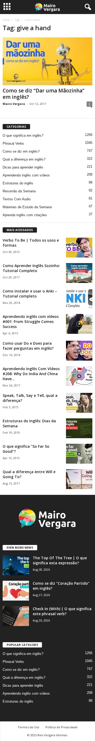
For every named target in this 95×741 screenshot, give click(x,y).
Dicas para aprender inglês (23, 167)
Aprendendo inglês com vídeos (26, 175)
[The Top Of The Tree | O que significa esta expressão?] (16, 565)
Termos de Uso (28, 727)
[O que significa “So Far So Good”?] (79, 454)
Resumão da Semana (19, 191)
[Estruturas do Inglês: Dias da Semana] (79, 428)
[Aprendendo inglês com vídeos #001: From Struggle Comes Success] (79, 324)
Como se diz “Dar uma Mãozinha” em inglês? (43, 93)
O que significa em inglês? (23, 135)
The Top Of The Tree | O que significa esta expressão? (60, 560)
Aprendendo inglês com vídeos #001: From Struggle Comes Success (31, 321)
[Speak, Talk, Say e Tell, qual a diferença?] (79, 403)
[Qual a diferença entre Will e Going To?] (79, 479)
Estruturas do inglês (18, 183)
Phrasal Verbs (13, 143)
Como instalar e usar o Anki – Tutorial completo (30, 294)
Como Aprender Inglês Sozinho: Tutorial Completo (31, 268)
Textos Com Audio (17, 199)
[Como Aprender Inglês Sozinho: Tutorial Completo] (79, 273)
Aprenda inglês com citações (25, 215)
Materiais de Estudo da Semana (27, 207)
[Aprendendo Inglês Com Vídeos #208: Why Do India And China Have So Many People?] (79, 376)
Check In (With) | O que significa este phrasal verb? (62, 611)
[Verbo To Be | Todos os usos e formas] (79, 248)
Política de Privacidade (61, 727)
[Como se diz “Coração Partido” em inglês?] (16, 591)
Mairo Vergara (14, 104)
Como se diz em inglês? (21, 151)
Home (6, 20)
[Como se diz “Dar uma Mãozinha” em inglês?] (47, 61)
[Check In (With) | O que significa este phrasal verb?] (16, 616)
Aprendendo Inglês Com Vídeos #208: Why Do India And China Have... (31, 373)
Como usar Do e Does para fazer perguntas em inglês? (28, 346)
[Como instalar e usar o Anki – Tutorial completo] (79, 298)
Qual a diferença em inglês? (24, 159)
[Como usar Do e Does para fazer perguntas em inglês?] (79, 351)
